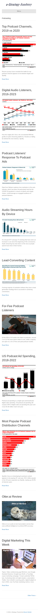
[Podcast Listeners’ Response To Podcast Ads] (19, 175)
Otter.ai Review (12, 496)
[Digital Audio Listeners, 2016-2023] (19, 115)
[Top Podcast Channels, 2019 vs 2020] (19, 51)
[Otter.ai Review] (19, 510)
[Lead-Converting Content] (19, 274)
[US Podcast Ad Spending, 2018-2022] (19, 381)
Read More (5, 79)
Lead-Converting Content (18, 260)
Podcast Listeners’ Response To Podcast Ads (16, 157)
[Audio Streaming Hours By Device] (19, 227)
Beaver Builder (28, 612)
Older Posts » (32, 595)
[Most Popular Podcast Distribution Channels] (19, 451)
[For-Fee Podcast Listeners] (19, 324)
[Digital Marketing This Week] (19, 558)
